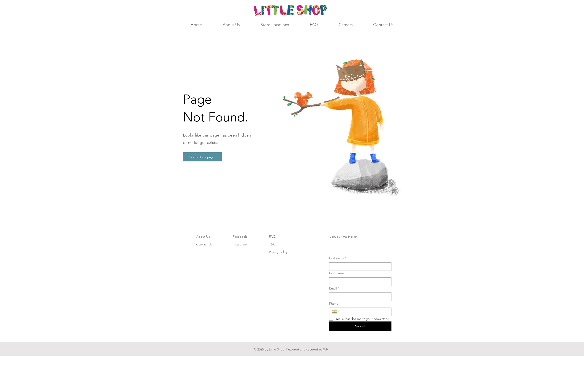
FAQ (272, 236)
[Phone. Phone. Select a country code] (336, 312)
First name (338, 258)
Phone (333, 303)
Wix (325, 349)
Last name (336, 273)
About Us (203, 236)
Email (334, 288)
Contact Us (204, 244)
